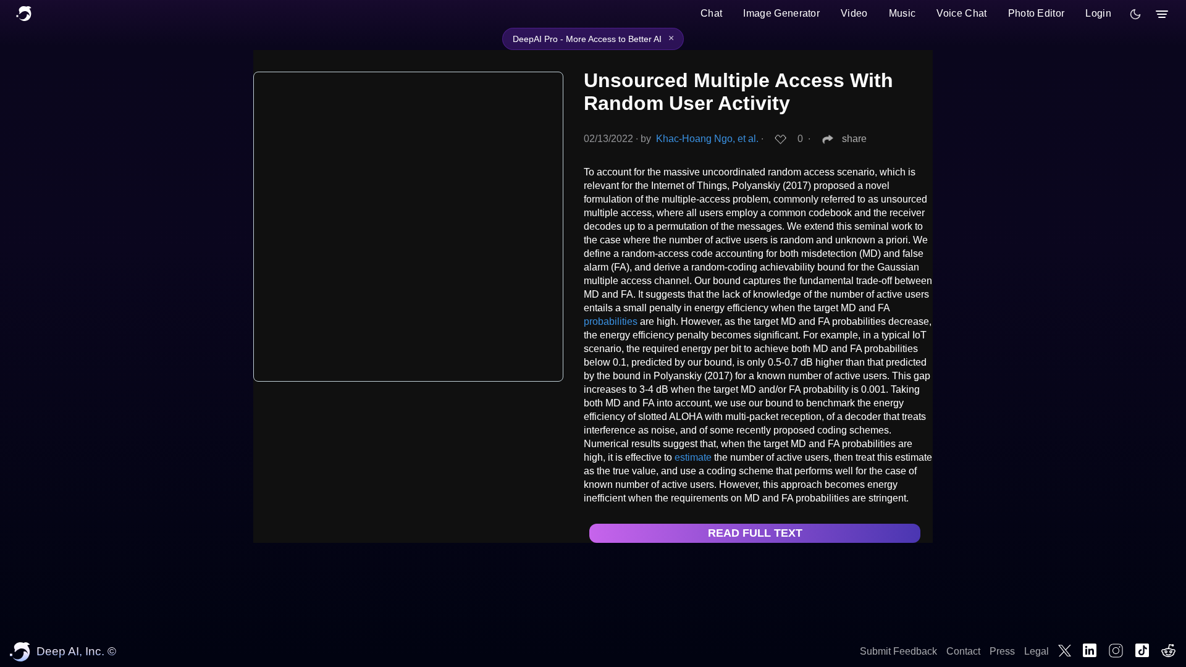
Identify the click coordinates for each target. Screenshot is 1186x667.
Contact (963, 651)
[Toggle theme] (1135, 14)
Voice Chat (961, 13)
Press (1002, 651)
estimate (693, 457)
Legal (1036, 651)
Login (1098, 13)
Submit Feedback (898, 651)
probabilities (610, 321)
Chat (711, 13)
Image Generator (781, 13)
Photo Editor (1036, 13)
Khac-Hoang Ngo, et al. (707, 138)
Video (854, 13)
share (854, 138)
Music (902, 13)
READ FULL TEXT (755, 533)
